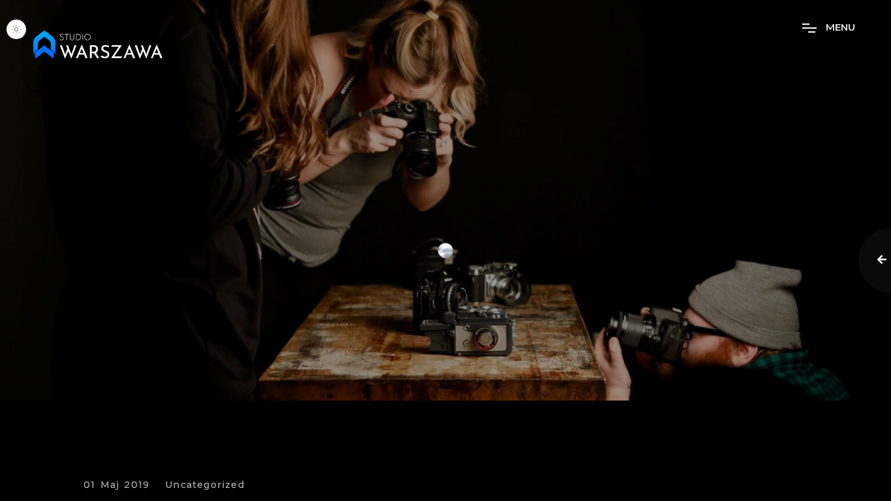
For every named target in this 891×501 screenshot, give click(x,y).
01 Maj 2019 (116, 485)
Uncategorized (205, 485)
